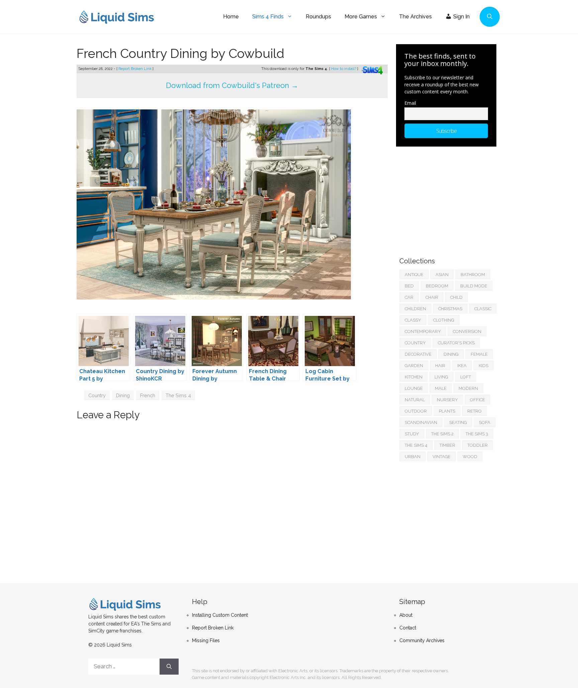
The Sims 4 (178, 395)
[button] (489, 17)
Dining (123, 395)
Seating (458, 422)
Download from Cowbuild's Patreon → (232, 85)
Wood (470, 456)
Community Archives (422, 640)
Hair (440, 365)
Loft (465, 376)
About (405, 615)
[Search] (169, 667)
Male (441, 388)
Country (97, 395)
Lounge (414, 388)
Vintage (441, 456)
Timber (447, 445)
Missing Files (206, 640)
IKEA (462, 365)
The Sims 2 (442, 433)
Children (415, 308)
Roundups (318, 16)
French (147, 395)
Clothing (443, 320)
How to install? (344, 69)
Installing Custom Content (220, 615)
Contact (407, 627)
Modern (468, 388)
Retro (474, 411)
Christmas (450, 308)
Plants (447, 411)
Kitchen (413, 376)
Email (410, 103)
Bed (409, 285)
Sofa (484, 422)
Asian (442, 274)
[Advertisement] (449, 198)
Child (456, 297)
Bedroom (437, 285)
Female (479, 354)
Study (412, 433)
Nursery (447, 399)
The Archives (415, 16)
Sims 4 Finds (268, 16)
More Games (361, 16)
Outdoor (416, 411)
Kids (483, 365)
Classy (413, 320)
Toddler (477, 445)
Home (231, 16)
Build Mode (473, 285)
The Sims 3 (477, 433)
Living (441, 376)
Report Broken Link (135, 69)
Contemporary (423, 331)
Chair (431, 297)
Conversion (467, 331)
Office (477, 399)
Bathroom (473, 274)
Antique (414, 274)
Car (409, 297)
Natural (415, 399)
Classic (482, 308)
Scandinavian (421, 422)
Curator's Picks (456, 342)
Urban (412, 456)
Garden (414, 365)
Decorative (418, 354)
